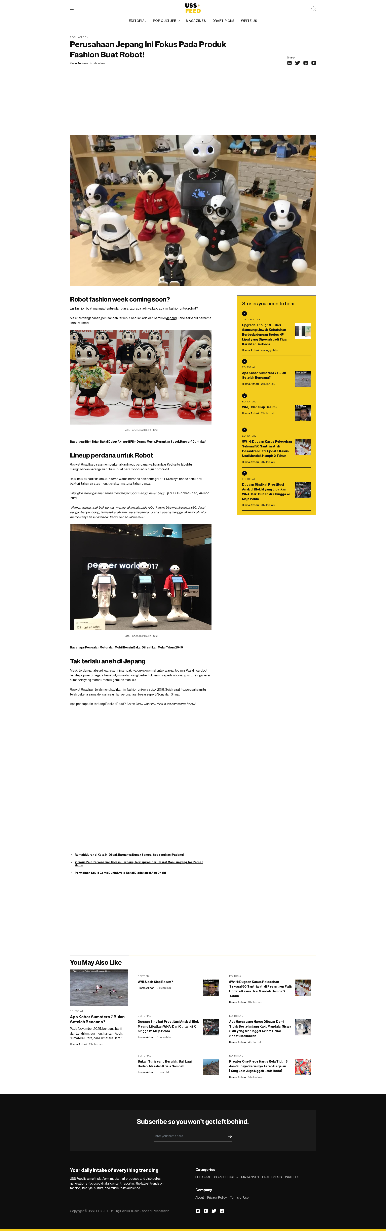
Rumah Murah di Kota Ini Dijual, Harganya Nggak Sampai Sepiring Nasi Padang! (129, 854)
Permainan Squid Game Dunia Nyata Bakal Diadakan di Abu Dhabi (120, 872)
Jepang (171, 318)
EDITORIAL (138, 21)
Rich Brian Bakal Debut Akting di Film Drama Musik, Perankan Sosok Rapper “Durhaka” (145, 441)
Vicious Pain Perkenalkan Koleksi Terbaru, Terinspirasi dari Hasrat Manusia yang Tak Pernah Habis (139, 863)
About (199, 1197)
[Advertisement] (193, 105)
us (133, 704)
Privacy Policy (217, 1197)
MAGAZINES (196, 21)
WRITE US (249, 21)
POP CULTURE (164, 21)
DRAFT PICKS (224, 21)
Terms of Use (239, 1197)
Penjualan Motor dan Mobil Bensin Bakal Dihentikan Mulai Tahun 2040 (134, 647)
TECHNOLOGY (79, 37)
